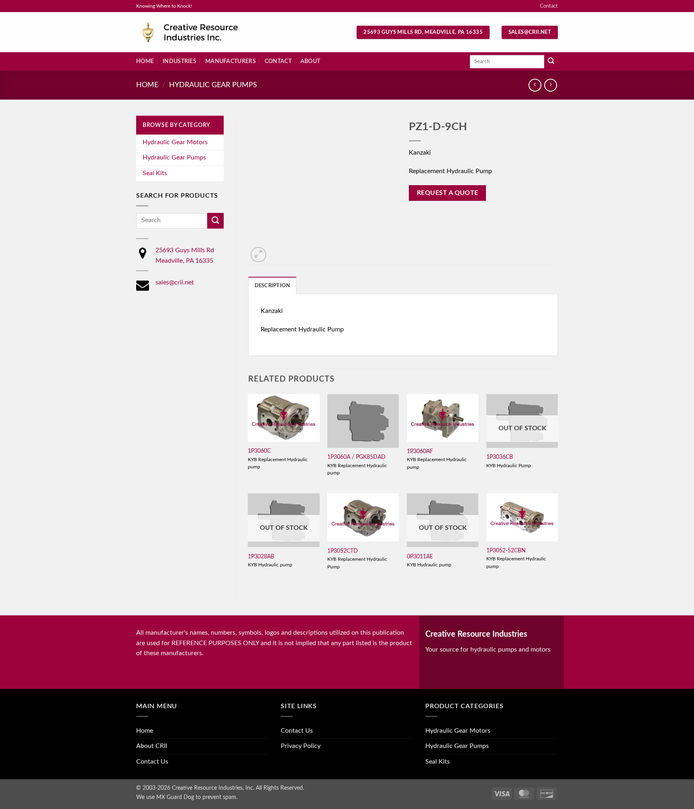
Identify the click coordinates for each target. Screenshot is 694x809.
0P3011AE (420, 557)
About (310, 61)
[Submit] (551, 62)
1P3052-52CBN (506, 551)
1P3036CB (499, 457)
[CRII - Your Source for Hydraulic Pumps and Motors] (202, 32)
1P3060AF (420, 451)
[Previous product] (550, 85)
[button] (258, 255)
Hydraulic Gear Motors (175, 142)
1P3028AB (261, 557)
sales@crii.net (174, 282)
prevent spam (219, 797)
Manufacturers (230, 61)
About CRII (151, 746)
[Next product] (535, 85)
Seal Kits (155, 173)
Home (145, 61)
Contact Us (152, 761)
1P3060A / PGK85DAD (356, 457)
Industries (179, 61)
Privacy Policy (300, 746)
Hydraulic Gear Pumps (213, 85)
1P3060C (259, 451)
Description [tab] (272, 285)
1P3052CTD (342, 551)
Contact (549, 6)
